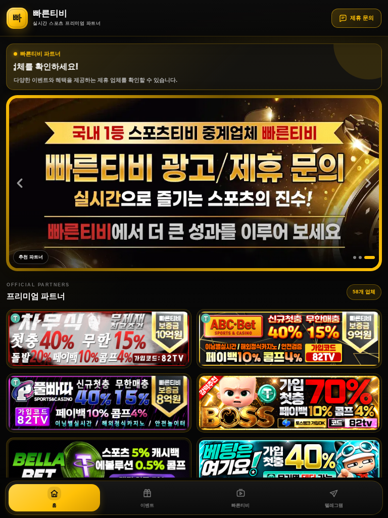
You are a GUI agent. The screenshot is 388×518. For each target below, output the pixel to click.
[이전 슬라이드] (19, 183)
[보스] (289, 403)
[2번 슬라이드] (367, 257)
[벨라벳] (98, 467)
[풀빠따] (98, 403)
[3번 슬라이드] (373, 257)
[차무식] (98, 338)
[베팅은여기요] (289, 467)
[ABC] (289, 338)
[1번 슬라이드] (358, 257)
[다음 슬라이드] (368, 183)
